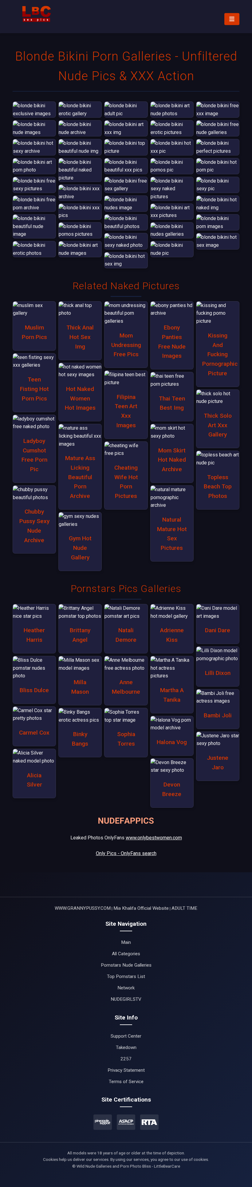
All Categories (126, 953)
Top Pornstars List (126, 976)
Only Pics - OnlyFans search (126, 853)
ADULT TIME (184, 908)
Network (126, 988)
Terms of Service (126, 1081)
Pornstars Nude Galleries (126, 965)
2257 (126, 1059)
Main (126, 942)
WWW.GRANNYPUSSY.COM (83, 908)
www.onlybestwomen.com (154, 838)
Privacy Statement (126, 1070)
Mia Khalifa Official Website (141, 908)
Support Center (126, 1036)
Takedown (126, 1047)
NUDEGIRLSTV (126, 999)
